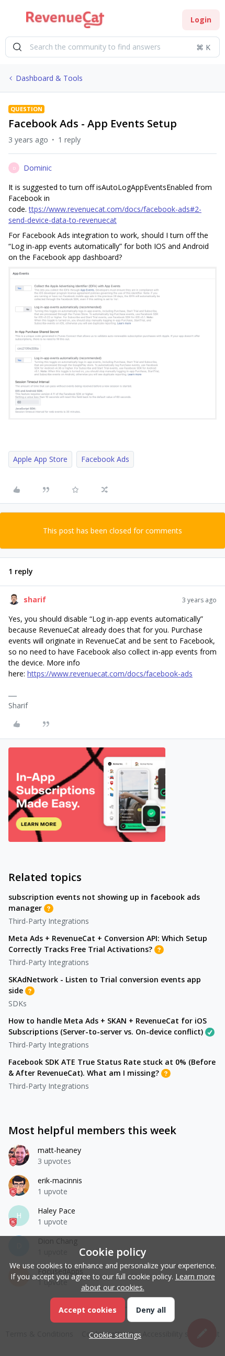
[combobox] (112, 47)
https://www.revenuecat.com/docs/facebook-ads (110, 674)
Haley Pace (56, 1211)
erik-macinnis (60, 1180)
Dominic (38, 168)
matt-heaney (59, 1150)
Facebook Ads (105, 459)
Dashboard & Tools (49, 78)
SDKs (17, 1003)
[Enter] (17, 47)
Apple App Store (40, 459)
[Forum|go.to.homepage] (65, 19)
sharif (35, 599)
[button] (11, 22)
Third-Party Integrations (48, 921)
